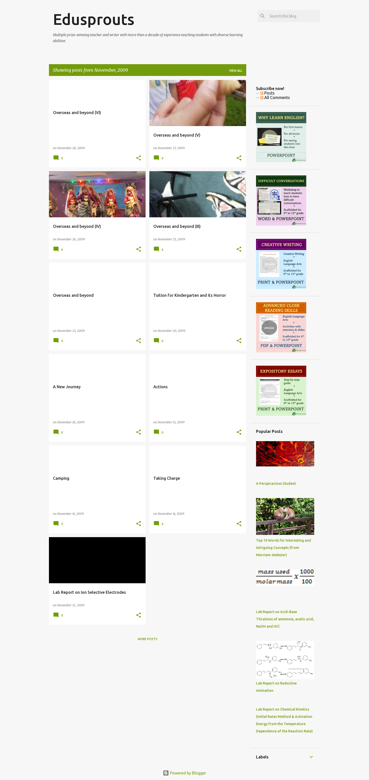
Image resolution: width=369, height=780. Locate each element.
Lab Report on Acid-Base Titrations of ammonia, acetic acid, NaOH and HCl (285, 619)
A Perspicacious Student (276, 483)
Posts (269, 93)
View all (235, 70)
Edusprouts (93, 19)
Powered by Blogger (187, 773)
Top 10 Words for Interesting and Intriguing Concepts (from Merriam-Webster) (283, 547)
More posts (147, 639)
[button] (139, 158)
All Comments (276, 97)
